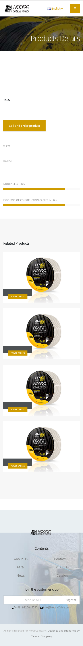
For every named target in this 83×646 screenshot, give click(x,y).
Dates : (7, 161)
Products (62, 567)
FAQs (21, 567)
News (21, 575)
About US (21, 559)
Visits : (7, 146)
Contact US (62, 559)
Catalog (62, 575)
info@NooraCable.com (57, 607)
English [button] (56, 8)
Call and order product (24, 126)
